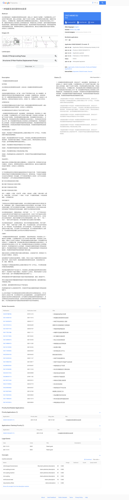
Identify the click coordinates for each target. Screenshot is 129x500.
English (77, 27)
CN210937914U (7, 328)
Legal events (71, 67)
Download (89, 459)
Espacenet (76, 71)
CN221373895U (7, 384)
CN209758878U (7, 314)
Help (86, 497)
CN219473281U (7, 402)
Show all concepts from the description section (16, 486)
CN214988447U (7, 343)
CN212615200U (7, 347)
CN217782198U (7, 332)
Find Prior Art (83, 22)
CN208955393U (7, 365)
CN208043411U (7, 376)
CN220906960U (7, 387)
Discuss (90, 71)
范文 (75, 29)
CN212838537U (7, 339)
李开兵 (72, 29)
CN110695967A (7, 321)
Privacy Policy (79, 497)
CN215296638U (7, 369)
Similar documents (80, 67)
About (43, 497)
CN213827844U (7, 391)
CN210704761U (7, 325)
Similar (92, 22)
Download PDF (71, 22)
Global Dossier (83, 71)
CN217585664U (7, 398)
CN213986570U (7, 362)
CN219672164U (7, 380)
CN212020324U (7, 358)
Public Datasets (62, 497)
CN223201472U (7, 373)
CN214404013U (7, 317)
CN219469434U (7, 395)
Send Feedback (51, 497)
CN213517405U (7, 336)
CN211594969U (7, 351)
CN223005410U (7, 354)
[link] (10, 466)
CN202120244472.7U (8, 420)
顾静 (78, 29)
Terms (71, 497)
